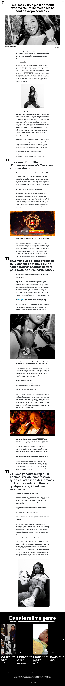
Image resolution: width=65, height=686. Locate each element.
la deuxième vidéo (20, 132)
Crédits (59, 672)
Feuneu (17, 73)
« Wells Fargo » (40, 437)
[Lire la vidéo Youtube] (32, 223)
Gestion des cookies (20, 672)
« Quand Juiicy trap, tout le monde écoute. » (26, 65)
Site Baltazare (32, 682)
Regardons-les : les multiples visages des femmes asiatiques (54, 659)
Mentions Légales (7, 672)
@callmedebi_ (23, 61)
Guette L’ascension (28, 72)
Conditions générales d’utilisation (46, 672)
